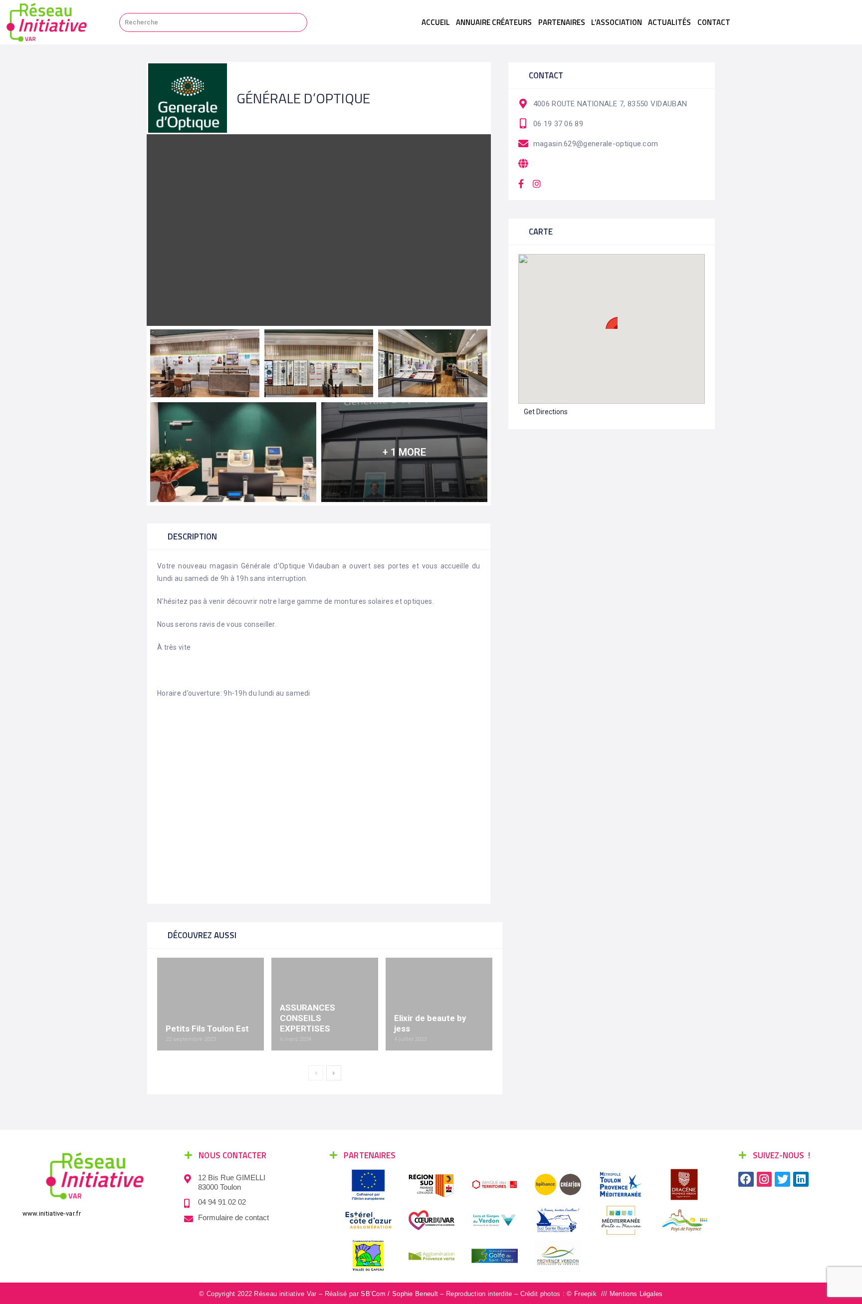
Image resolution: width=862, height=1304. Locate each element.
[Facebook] (746, 1179)
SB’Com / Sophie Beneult (399, 1294)
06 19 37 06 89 (558, 123)
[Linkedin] (801, 1179)
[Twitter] (782, 1179)
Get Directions (546, 412)
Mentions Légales (636, 1294)
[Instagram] (764, 1179)
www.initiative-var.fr (51, 1213)
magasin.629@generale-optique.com (595, 143)
